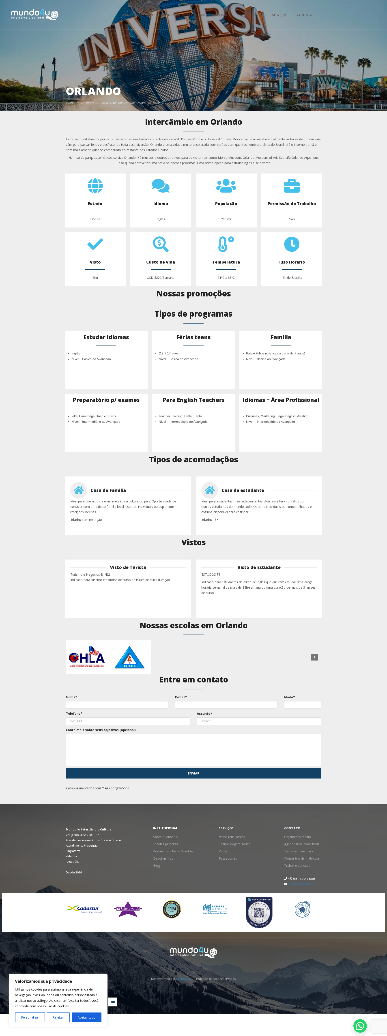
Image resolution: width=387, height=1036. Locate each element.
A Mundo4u (132, 15)
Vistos (222, 851)
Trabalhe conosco (295, 865)
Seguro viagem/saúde (232, 844)
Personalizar (30, 1017)
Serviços (279, 15)
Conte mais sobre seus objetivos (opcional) (101, 730)
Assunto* (204, 713)
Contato (304, 15)
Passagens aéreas (230, 837)
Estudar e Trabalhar (209, 15)
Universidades (249, 15)
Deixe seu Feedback (297, 851)
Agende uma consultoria (299, 844)
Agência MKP (185, 979)
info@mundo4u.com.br (303, 884)
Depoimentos (162, 858)
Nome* (71, 697)
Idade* (289, 697)
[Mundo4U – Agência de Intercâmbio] (28, 15)
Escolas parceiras (164, 844)
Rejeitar (58, 1017)
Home (70, 103)
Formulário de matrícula (299, 858)
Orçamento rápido (296, 837)
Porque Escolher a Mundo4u (171, 851)
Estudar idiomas (166, 15)
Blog (156, 865)
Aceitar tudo (86, 1017)
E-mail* (181, 697)
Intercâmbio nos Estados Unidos (123, 103)
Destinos (87, 103)
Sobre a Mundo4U (164, 837)
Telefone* (74, 713)
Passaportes (227, 858)
